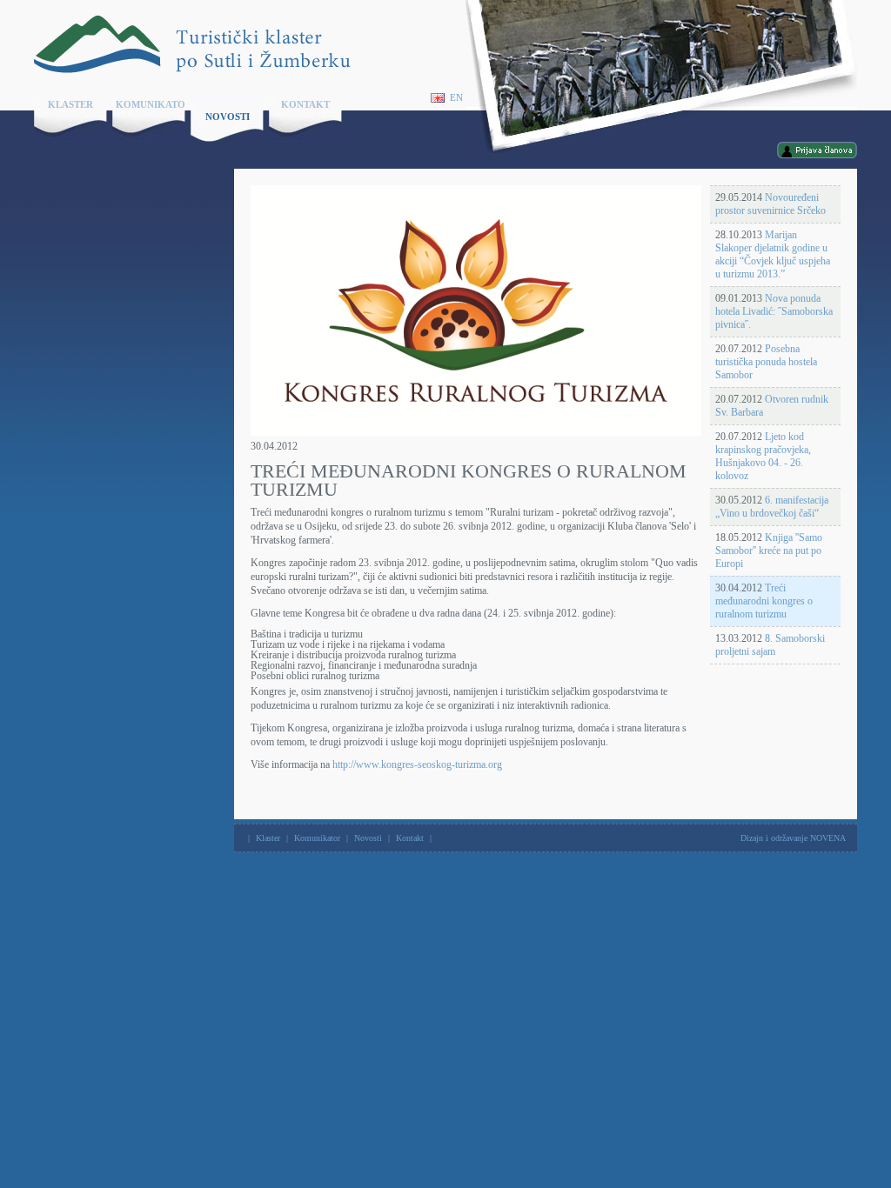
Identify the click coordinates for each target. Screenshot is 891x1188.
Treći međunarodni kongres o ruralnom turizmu (764, 601)
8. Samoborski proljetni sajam (770, 644)
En (456, 98)
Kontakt (305, 104)
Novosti (227, 116)
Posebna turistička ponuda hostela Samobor (766, 362)
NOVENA (828, 838)
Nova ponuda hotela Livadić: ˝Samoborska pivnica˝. (774, 311)
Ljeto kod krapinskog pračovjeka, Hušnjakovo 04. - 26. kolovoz (763, 456)
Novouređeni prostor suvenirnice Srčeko (770, 204)
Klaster (70, 104)
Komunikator (150, 104)
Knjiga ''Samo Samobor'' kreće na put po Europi (768, 550)
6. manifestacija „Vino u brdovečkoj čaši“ (771, 506)
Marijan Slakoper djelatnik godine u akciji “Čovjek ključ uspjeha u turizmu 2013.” (772, 254)
